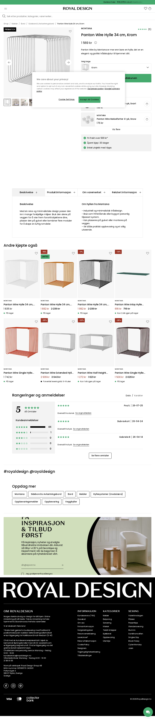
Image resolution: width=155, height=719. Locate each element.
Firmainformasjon (86, 626)
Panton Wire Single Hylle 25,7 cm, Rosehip (18, 373)
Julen (130, 648)
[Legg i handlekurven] (147, 104)
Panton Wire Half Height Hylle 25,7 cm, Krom (92, 373)
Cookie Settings (67, 99)
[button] (145, 8)
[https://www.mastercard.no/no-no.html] (19, 699)
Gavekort (82, 619)
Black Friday (133, 641)
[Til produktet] (116, 119)
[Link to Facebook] (6, 685)
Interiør (106, 626)
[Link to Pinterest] (20, 685)
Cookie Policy (83, 645)
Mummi (131, 630)
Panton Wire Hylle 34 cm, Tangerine (55, 304)
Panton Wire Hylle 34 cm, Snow (18, 304)
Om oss (81, 623)
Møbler (106, 616)
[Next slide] (68, 62)
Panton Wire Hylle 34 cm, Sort (92, 304)
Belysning (107, 619)
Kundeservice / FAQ (86, 616)
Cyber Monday (135, 645)
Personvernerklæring (87, 634)
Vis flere (116, 129)
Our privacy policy (95, 89)
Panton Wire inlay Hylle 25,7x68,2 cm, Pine (128, 304)
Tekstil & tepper (109, 630)
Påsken (131, 619)
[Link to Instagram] (13, 685)
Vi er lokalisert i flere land (14, 626)
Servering (107, 623)
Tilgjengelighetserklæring (89, 652)
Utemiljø (106, 641)
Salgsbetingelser (85, 630)
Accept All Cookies (89, 99)
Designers (82, 648)
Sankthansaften (135, 634)
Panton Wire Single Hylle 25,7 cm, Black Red (129, 373)
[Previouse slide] (9, 62)
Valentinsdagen (135, 616)
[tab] (28, 192)
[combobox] (116, 67)
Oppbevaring (109, 637)
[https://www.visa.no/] (9, 699)
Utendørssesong (135, 626)
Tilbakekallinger (84, 655)
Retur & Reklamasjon (87, 641)
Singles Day (133, 637)
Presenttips (133, 623)
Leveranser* (83, 637)
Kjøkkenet (107, 634)
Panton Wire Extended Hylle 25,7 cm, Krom (57, 373)
